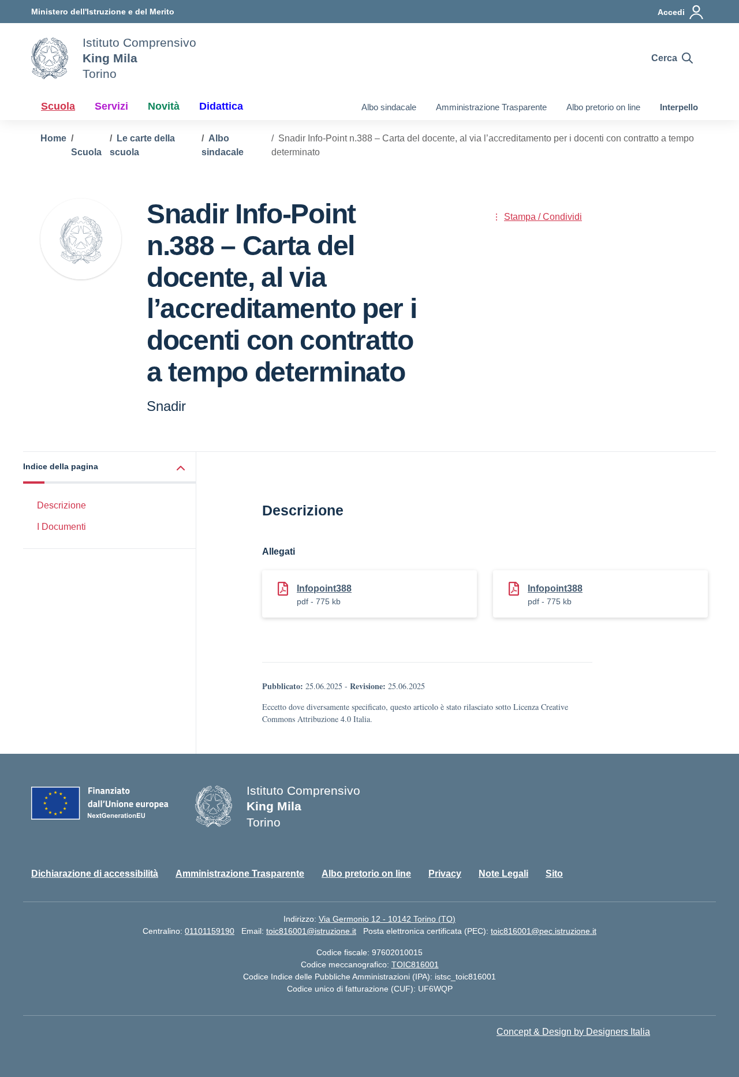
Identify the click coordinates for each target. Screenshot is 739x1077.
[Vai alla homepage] (49, 58)
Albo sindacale (388, 107)
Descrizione (61, 506)
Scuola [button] (58, 106)
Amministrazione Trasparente (491, 107)
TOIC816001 (415, 964)
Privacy (444, 873)
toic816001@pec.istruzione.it (543, 931)
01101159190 (209, 931)
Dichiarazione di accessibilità (94, 873)
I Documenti (61, 527)
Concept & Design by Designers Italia (573, 1032)
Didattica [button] (221, 106)
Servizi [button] (111, 106)
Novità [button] (164, 106)
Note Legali (503, 873)
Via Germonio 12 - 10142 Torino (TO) (387, 918)
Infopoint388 (324, 588)
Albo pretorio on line (603, 107)
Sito (554, 873)
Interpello (679, 107)
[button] (109, 468)
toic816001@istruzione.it (311, 931)
